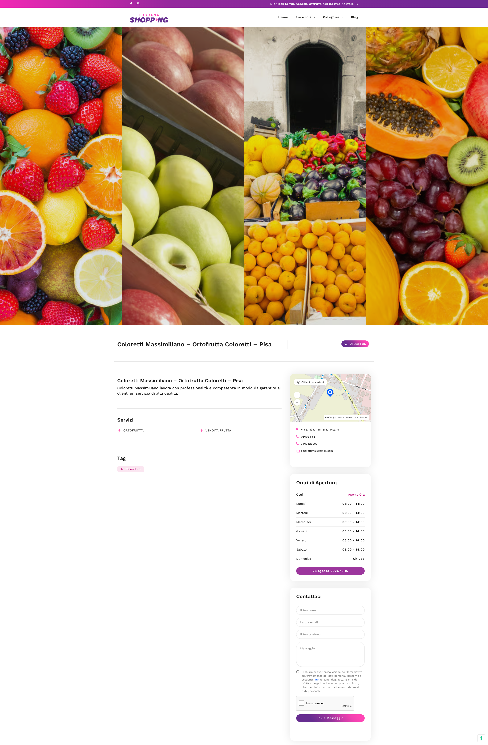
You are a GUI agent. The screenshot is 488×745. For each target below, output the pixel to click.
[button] (297, 395)
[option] (61, 176)
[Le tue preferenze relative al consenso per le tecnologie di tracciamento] (481, 738)
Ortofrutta (133, 430)
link (317, 679)
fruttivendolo (130, 469)
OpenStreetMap (345, 417)
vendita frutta (218, 430)
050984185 (357, 344)
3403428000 (309, 443)
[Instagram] (138, 3)
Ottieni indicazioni (312, 382)
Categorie (331, 17)
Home (283, 17)
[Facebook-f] (131, 3)
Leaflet (328, 417)
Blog (354, 17)
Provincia (303, 17)
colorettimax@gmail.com (317, 450)
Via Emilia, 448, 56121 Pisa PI (320, 429)
